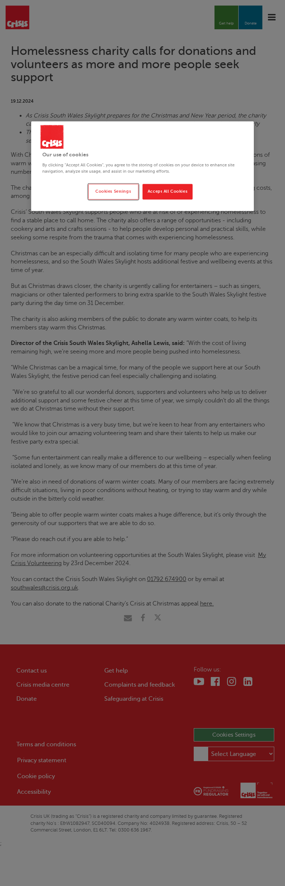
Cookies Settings (113, 191)
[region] (142, 166)
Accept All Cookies (167, 191)
